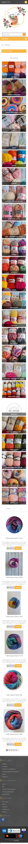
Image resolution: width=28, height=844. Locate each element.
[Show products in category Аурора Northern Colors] (14, 105)
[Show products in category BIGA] (14, 123)
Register (17, 2)
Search (4, 784)
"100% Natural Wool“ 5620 (14, 617)
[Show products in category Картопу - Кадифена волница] (14, 371)
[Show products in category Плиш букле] (14, 300)
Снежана (14, 272)
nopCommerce (16, 840)
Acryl (14, 361)
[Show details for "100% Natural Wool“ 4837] (14, 564)
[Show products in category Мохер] (14, 282)
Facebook (3, 819)
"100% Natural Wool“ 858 (14, 695)
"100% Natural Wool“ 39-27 (14, 538)
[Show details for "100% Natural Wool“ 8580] (14, 720)
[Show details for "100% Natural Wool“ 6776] (14, 642)
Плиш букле (14, 307)
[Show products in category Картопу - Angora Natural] (14, 194)
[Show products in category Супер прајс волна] (14, 211)
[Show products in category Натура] (14, 158)
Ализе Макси (14, 449)
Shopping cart (5, 809)
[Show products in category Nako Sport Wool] (14, 389)
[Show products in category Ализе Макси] (14, 442)
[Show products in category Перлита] (14, 318)
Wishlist (4, 812)
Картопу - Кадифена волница (14, 378)
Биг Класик (14, 343)
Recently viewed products (9, 789)
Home (2, 45)
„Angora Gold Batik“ (14, 485)
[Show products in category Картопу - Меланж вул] (14, 424)
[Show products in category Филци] (14, 247)
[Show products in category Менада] (14, 70)
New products (5, 794)
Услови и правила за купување (10, 771)
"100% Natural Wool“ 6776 (14, 656)
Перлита (14, 325)
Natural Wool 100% (14, 94)
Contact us (5, 776)
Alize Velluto (14, 503)
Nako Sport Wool (14, 396)
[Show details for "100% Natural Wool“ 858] (14, 681)
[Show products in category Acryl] (14, 353)
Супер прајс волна (14, 219)
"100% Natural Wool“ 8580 (14, 734)
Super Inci (14, 414)
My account (5, 801)
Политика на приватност (9, 769)
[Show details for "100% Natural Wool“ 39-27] (14, 524)
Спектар (14, 183)
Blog (3, 786)
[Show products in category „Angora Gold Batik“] (14, 478)
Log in (20, 2)
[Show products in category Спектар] (14, 176)
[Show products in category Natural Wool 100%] (14, 87)
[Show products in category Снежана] (14, 265)
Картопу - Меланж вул (14, 432)
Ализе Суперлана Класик (14, 467)
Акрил (14, 148)
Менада (14, 77)
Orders (4, 804)
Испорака (4, 766)
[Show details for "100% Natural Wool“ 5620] (14, 603)
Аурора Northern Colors (14, 112)
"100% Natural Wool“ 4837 (14, 577)
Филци (14, 254)
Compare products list (8, 791)
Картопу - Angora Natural (14, 201)
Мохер (14, 290)
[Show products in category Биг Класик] (14, 336)
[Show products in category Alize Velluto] (14, 495)
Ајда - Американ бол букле (14, 236)
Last (21, 750)
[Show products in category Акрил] (14, 140)
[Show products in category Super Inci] (14, 407)
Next (19, 750)
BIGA (14, 130)
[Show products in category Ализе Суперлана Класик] (14, 460)
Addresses (5, 806)
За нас (4, 774)
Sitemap (4, 764)
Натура (14, 165)
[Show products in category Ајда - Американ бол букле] (14, 229)
